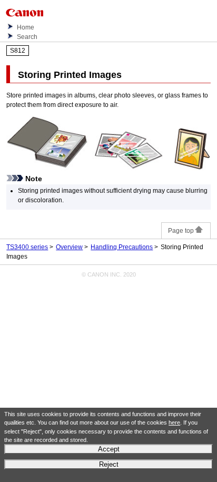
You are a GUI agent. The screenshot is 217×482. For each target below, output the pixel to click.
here (174, 422)
